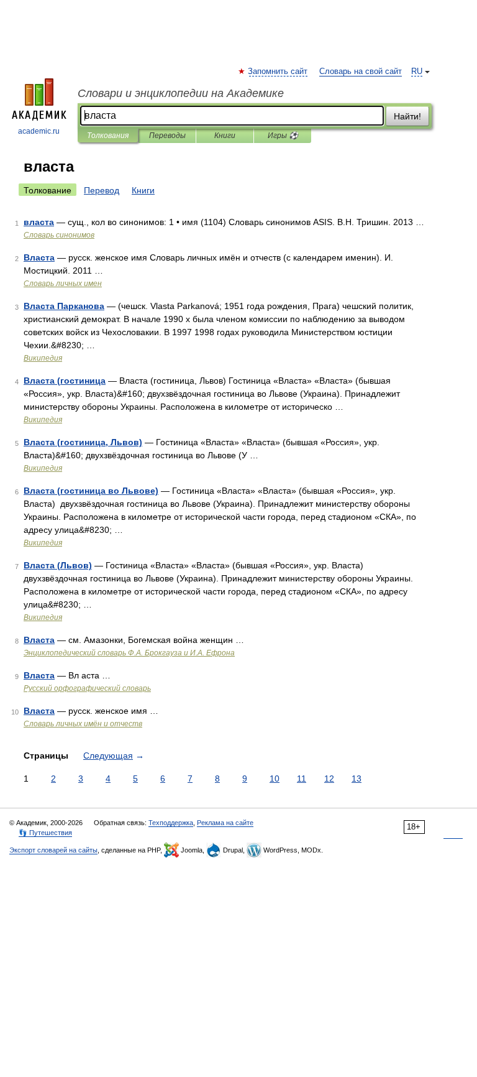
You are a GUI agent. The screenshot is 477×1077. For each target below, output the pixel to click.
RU (416, 71)
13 (356, 778)
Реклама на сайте (225, 822)
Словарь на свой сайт (360, 71)
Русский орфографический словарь (87, 688)
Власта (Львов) (58, 565)
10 (274, 778)
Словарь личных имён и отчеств (83, 723)
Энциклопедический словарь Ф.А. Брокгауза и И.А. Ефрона (129, 653)
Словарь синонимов (59, 235)
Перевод (101, 190)
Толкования (108, 135)
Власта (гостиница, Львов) (83, 442)
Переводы (167, 135)
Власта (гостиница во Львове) (91, 491)
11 (301, 778)
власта (39, 222)
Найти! (407, 116)
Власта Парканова (64, 306)
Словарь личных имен (63, 283)
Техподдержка (170, 822)
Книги (224, 135)
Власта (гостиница (65, 381)
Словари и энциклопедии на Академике (181, 93)
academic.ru (39, 131)
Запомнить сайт (278, 71)
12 (329, 778)
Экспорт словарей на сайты (53, 850)
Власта (39, 257)
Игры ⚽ (283, 135)
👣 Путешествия (45, 832)
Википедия (43, 358)
